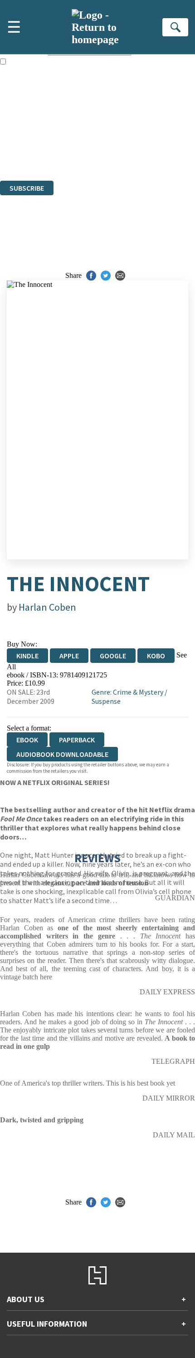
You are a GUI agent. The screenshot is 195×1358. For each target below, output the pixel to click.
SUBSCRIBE (27, 188)
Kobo (156, 655)
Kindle (27, 655)
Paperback (77, 739)
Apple (69, 655)
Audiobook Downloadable (62, 754)
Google (113, 655)
